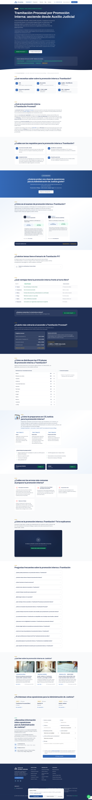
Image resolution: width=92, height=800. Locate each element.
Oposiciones (28, 2)
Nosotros (41, 2)
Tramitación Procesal (28, 110)
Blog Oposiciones (55, 769)
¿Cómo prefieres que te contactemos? (51, 736)
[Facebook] (15, 781)
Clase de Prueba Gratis (56, 775)
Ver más (40, 466)
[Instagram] (18, 781)
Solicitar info (74, 2)
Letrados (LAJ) (33, 775)
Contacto (49, 2)
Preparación (35, 2)
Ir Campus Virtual (18, 777)
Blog (45, 2)
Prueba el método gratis (35, 51)
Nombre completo (47, 720)
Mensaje (45, 741)
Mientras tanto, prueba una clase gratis (38, 548)
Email (62, 720)
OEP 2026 (34, 127)
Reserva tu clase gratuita (45, 191)
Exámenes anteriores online (57, 779)
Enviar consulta (60, 756)
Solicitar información (20, 51)
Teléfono (46, 725)
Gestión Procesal (34, 773)
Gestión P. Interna (34, 779)
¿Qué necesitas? (64, 730)
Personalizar (60, 796)
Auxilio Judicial (26, 111)
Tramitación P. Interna (34, 777)
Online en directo (45, 771)
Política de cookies (37, 793)
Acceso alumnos (66, 2)
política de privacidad (55, 750)
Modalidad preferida (48, 730)
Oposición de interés (65, 725)
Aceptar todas (36, 796)
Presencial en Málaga (45, 769)
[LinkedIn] (21, 781)
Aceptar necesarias (50, 796)
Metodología (44, 779)
